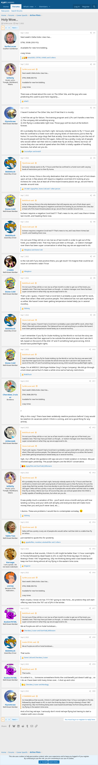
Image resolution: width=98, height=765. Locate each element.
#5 (94, 195)
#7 (94, 256)
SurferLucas (7, 23)
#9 (94, 315)
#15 (94, 549)
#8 (94, 278)
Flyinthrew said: (28, 163)
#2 (94, 64)
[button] (35, 6)
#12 (94, 427)
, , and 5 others (42, 58)
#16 (94, 572)
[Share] (91, 33)
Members (43, 6)
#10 (94, 349)
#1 (94, 33)
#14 (94, 522)
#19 (94, 664)
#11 (94, 381)
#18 (94, 637)
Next (14, 28)
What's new (28, 6)
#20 (94, 691)
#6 (94, 222)
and (32, 152)
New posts (5, 11)
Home (6, 6)
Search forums (16, 11)
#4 (94, 158)
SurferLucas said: (28, 69)
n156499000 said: (28, 696)
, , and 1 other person (42, 189)
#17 (94, 608)
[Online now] (10, 267)
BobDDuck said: (28, 200)
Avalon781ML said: (29, 642)
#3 (94, 108)
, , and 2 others (43, 542)
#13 (94, 473)
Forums (16, 6)
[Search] (94, 6)
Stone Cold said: (28, 227)
